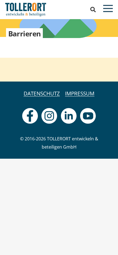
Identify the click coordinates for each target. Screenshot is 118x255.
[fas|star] (30, 116)
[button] (93, 9)
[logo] (25, 9)
